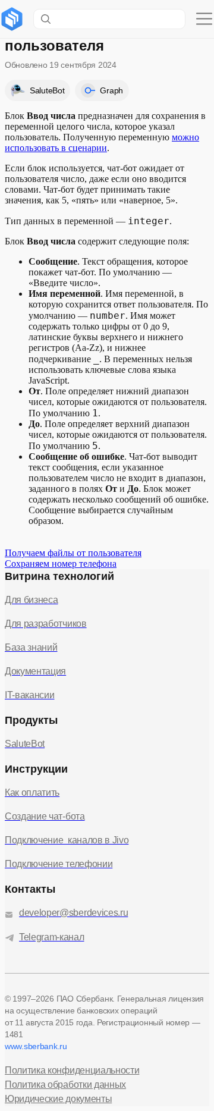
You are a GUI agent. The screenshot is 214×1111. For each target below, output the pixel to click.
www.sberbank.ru (36, 1046)
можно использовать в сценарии (102, 142)
